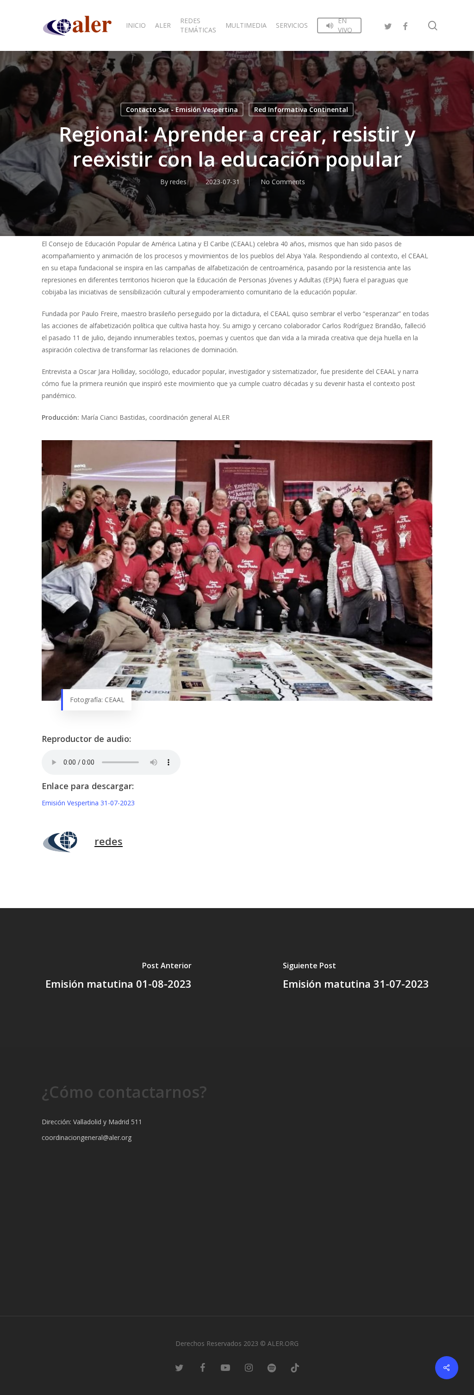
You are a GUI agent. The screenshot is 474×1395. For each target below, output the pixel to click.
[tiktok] (295, 1367)
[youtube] (225, 1367)
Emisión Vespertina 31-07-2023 (88, 802)
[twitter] (388, 25)
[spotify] (272, 1367)
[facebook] (405, 25)
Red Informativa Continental (301, 109)
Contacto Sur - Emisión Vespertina (182, 109)
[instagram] (249, 1367)
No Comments (283, 181)
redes (178, 181)
